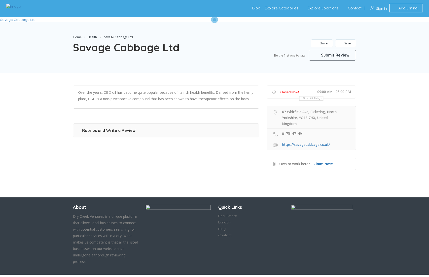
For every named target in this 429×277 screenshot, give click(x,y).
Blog (256, 8)
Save (347, 43)
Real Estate (227, 216)
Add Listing (407, 8)
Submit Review (334, 55)
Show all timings (312, 98)
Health (92, 37)
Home (77, 37)
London (224, 222)
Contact (354, 8)
